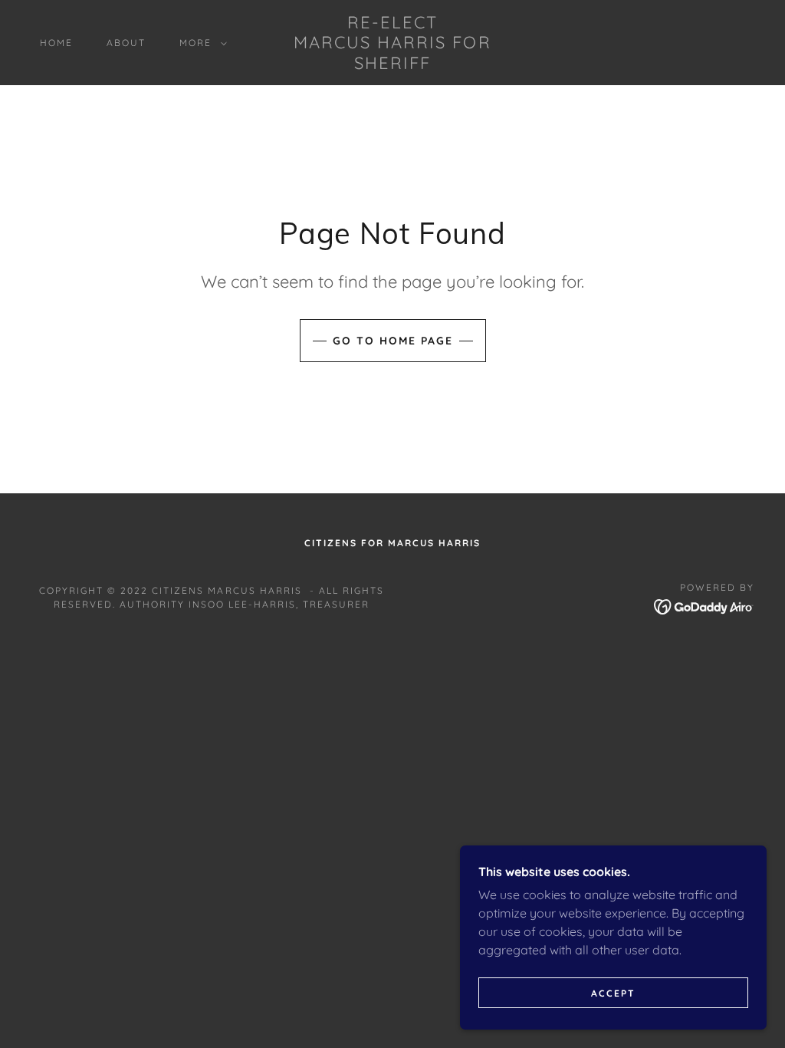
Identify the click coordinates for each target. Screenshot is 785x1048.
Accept (613, 993)
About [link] (126, 42)
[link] (392, 64)
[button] (200, 43)
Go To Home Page (393, 341)
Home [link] (56, 42)
